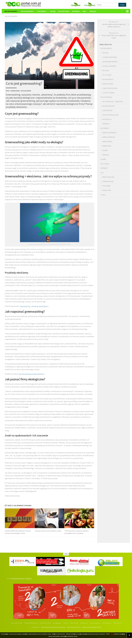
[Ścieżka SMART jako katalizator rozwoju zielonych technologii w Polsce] (19, 518)
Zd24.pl (65, 623)
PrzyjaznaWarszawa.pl (31, 623)
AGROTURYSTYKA (107, 110)
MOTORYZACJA (106, 119)
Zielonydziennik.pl (16, 623)
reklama (93, 11)
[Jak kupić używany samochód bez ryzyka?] (49, 518)
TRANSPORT (105, 124)
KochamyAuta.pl (95, 623)
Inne (84, 11)
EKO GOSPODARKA (27, 11)
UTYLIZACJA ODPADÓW (109, 66)
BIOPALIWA (105, 155)
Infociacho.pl (117, 623)
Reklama (29, 578)
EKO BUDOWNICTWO (108, 106)
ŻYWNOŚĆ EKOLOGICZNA (109, 88)
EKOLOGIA (105, 53)
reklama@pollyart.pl (17, 578)
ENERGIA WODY (106, 146)
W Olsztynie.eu (106, 623)
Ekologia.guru (57, 623)
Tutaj (111, 634)
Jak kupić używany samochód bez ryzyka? (48, 531)
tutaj (64, 634)
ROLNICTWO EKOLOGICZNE (110, 115)
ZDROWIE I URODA (107, 84)
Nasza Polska (74, 623)
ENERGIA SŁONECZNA (108, 137)
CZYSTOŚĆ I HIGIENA (108, 93)
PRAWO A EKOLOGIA (108, 177)
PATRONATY (76, 11)
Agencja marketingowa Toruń (92, 627)
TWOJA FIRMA (106, 186)
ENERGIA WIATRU (107, 141)
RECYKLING (105, 70)
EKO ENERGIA (41, 11)
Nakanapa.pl (84, 623)
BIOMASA (105, 150)
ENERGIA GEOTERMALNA (109, 133)
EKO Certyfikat (63, 11)
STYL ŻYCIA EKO (107, 75)
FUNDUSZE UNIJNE (107, 181)
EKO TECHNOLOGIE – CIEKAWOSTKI (112, 102)
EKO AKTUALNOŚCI (11, 11)
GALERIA (53, 11)
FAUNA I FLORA (106, 190)
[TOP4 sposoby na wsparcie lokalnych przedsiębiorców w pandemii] (79, 518)
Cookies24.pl (35, 627)
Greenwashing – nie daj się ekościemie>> (34, 306)
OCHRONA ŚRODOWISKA (109, 57)
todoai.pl (62, 627)
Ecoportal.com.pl (45, 623)
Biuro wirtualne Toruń (74, 627)
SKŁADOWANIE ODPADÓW (110, 62)
